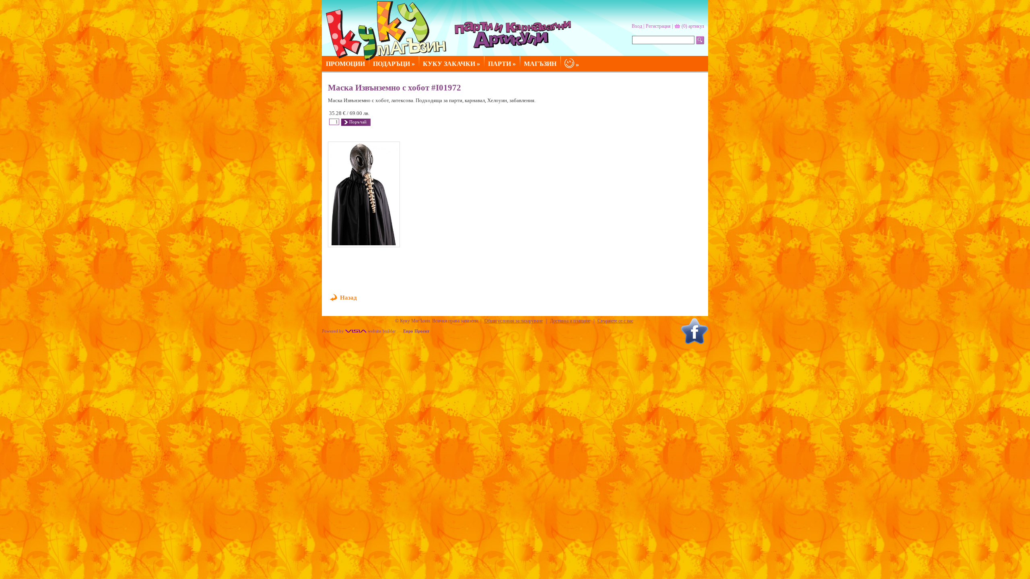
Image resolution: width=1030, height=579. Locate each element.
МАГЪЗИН (540, 63)
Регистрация (658, 26)
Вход (637, 26)
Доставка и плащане (570, 321)
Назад (348, 297)
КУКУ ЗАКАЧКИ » (451, 63)
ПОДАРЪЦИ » (394, 63)
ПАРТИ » (502, 63)
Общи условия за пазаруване (513, 321)
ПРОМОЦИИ (345, 63)
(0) (693, 26)
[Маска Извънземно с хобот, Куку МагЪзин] (364, 194)
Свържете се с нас (615, 321)
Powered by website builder (359, 331)
